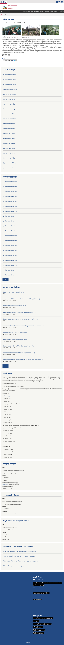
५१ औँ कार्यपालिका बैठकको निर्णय (10, 275)
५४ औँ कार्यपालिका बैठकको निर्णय (10, 255)
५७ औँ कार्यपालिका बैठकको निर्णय (10, 245)
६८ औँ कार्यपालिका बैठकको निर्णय (10, 191)
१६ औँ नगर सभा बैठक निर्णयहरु (9, 84)
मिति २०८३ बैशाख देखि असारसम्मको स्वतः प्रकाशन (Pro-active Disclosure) (20, 551)
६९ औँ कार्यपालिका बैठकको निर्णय (10, 186)
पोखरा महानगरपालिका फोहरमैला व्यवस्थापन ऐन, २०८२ (14, 305)
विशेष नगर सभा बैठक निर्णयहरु (9, 104)
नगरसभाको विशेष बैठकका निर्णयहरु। (10, 89)
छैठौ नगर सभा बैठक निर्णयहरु (9, 143)
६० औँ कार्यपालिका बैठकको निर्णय (10, 231)
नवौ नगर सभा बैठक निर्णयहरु (9, 128)
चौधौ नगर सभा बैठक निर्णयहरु (9, 99)
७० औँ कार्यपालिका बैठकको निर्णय (10, 181)
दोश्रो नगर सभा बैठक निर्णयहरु (9, 163)
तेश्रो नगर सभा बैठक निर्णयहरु (9, 158)
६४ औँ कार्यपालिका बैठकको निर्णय (10, 211)
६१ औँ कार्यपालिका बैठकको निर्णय (10, 226)
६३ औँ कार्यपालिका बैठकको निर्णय (10, 216)
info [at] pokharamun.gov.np (43, 579)
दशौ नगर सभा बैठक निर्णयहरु (9, 123)
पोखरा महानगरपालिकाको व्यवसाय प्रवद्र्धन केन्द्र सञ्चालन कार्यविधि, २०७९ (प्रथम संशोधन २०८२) (23, 359)
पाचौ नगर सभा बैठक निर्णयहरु (9, 148)
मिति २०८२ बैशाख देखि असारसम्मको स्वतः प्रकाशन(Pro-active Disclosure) (20, 566)
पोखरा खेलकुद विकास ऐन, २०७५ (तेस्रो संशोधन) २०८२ (15, 332)
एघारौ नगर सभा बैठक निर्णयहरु (9, 119)
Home (2, 15)
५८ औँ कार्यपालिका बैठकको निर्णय (10, 240)
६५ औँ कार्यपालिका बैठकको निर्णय (10, 206)
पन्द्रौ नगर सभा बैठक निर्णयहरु (9, 94)
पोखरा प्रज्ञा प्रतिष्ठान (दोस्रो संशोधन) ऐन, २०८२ (13, 292)
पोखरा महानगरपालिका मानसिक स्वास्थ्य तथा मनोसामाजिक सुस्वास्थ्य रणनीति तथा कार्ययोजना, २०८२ (23, 326)
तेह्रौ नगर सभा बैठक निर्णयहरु (9, 109)
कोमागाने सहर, (7, 396)
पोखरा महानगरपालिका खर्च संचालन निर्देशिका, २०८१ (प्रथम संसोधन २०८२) (19, 352)
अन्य (5, 279)
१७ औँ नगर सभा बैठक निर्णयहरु (9, 79)
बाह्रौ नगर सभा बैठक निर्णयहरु (9, 114)
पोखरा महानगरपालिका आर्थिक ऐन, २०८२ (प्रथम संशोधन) (15, 339)
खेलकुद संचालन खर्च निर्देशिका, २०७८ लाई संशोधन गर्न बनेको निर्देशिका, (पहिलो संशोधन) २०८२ (23, 299)
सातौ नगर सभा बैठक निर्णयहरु (9, 138)
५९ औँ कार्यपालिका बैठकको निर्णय (10, 235)
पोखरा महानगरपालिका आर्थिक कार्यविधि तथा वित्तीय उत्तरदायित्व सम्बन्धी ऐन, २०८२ (20, 346)
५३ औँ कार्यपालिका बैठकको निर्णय (10, 265)
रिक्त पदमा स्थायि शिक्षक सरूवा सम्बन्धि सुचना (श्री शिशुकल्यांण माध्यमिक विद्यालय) (37, 11)
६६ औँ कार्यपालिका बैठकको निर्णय (10, 201)
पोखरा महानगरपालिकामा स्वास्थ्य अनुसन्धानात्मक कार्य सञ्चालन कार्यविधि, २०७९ (19, 312)
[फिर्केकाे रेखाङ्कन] (11, 29)
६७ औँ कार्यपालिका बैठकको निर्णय (10, 196)
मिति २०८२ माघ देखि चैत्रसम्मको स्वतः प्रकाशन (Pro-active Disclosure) (19, 556)
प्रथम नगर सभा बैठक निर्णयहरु (9, 168)
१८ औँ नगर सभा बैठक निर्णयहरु (9, 74)
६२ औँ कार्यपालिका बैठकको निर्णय (10, 221)
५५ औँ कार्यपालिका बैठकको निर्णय (10, 260)
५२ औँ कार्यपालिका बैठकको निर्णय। (10, 270)
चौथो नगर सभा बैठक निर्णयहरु (9, 153)
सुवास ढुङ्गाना (5, 484)
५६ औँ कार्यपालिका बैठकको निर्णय (10, 250)
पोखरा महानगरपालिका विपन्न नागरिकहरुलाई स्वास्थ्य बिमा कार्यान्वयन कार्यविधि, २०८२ (20, 319)
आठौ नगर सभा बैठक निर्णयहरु (9, 133)
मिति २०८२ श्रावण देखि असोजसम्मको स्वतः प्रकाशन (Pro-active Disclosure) (20, 561)
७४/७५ (3, 58)
